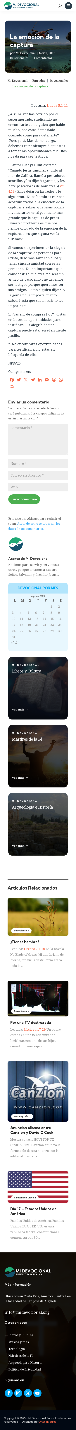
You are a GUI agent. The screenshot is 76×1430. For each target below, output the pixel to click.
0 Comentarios (42, 58)
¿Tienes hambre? (24, 941)
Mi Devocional (26, 53)
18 (21, 625)
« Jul (14, 643)
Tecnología (16, 1349)
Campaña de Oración (25, 1197)
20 (36, 625)
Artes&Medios (47, 1421)
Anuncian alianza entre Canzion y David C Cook (31, 1130)
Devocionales (19, 58)
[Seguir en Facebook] (9, 1393)
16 (59, 619)
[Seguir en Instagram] (18, 1393)
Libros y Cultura (20, 1335)
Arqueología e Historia (25, 1362)
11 (21, 619)
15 (52, 619)
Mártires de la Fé (20, 1355)
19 (29, 625)
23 (59, 625)
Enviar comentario (24, 499)
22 (52, 625)
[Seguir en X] (28, 1393)
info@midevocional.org (27, 1312)
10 (13, 619)
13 (36, 619)
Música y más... (22, 1116)
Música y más (18, 1342)
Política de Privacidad (24, 1369)
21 (44, 625)
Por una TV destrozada (30, 1022)
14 (44, 619)
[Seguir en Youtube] (37, 1393)
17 (13, 625)
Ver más (18, 709)
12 (29, 619)
